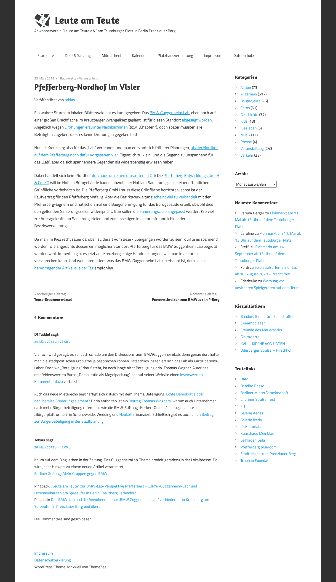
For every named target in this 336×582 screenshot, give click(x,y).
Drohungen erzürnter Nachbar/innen (96, 127)
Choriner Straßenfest (257, 399)
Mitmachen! (111, 55)
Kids (244, 121)
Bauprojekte (68, 78)
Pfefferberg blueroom (258, 447)
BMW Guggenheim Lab (169, 113)
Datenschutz (243, 55)
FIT (242, 406)
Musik (245, 135)
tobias (70, 100)
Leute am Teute (87, 20)
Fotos (245, 108)
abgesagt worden (197, 120)
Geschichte (249, 115)
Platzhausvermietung (175, 55)
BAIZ (244, 379)
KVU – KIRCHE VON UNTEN (262, 344)
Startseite (45, 55)
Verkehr (246, 155)
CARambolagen (253, 323)
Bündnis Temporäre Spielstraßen (267, 316)
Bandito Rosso (252, 386)
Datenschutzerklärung (52, 560)
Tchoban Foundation (257, 460)
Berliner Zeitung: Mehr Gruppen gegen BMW (70, 474)
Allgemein (248, 94)
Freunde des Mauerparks (261, 330)
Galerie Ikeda (251, 420)
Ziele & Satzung (78, 55)
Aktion (245, 87)
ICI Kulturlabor (252, 426)
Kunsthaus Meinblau (257, 433)
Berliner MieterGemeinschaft (264, 393)
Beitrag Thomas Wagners (150, 401)
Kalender (139, 55)
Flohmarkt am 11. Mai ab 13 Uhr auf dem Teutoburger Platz (267, 220)
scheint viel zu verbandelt (175, 197)
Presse (246, 142)
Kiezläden (248, 128)
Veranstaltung (88, 78)
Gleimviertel (250, 337)
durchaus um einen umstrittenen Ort (123, 175)
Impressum (213, 55)
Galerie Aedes (251, 413)
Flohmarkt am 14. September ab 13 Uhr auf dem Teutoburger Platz (260, 253)
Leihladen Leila (252, 440)
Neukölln (126, 414)
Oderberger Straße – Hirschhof (266, 350)
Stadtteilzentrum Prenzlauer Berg (268, 454)
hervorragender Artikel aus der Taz (63, 268)
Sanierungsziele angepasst (162, 211)
